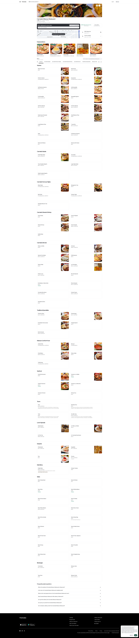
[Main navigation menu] (20, 1)
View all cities (97, 619)
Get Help (71, 617)
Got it (136, 635)
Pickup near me (97, 621)
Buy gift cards (72, 619)
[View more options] (99, 6)
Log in (113, 1)
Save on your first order (74, 625)
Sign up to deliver (73, 623)
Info (48, 20)
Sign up (117, 1)
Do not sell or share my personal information (111, 630)
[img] (58, 34)
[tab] (41, 61)
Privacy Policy (90, 630)
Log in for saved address (75, 25)
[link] (97, 6)
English (97, 623)
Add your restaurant (73, 621)
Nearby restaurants (98, 617)
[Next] (101, 42)
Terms (96, 630)
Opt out (131, 635)
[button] (69, 587)
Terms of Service (104, 632)
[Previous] (99, 42)
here (133, 632)
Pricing (101, 630)
